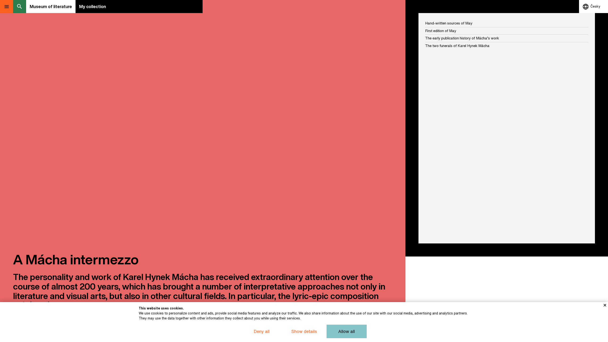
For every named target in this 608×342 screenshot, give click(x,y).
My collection (92, 6)
